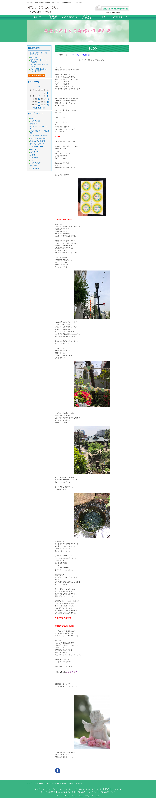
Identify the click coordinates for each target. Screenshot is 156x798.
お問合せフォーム (120, 17)
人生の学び (34, 152)
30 (48, 105)
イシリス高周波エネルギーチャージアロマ (39, 70)
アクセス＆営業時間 (48, 792)
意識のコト (34, 124)
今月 (39, 108)
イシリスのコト (35, 121)
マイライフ (34, 160)
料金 (103, 17)
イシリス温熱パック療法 (38, 135)
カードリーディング (37, 144)
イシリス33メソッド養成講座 (78, 55)
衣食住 (32, 155)
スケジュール (116, 789)
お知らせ (33, 149)
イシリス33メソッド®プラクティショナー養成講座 (91, 789)
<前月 (35, 108)
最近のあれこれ (35, 57)
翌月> (44, 108)
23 (48, 102)
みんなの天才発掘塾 (37, 141)
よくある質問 (34, 168)
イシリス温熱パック (69, 17)
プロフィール (57, 789)
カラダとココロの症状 (38, 138)
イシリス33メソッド (107, 792)
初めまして (34, 118)
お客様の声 (34, 157)
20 (39, 102)
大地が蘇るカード (36, 146)
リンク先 (67, 789)
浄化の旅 (33, 166)
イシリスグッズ (35, 163)
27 (39, 105)
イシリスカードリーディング (87, 792)
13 (39, 99)
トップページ (35, 17)
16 (48, 99)
